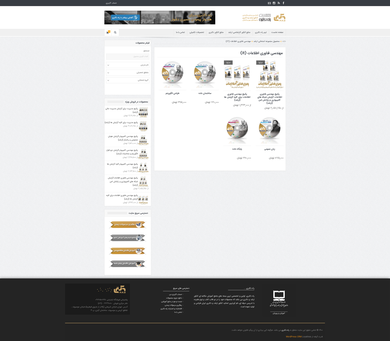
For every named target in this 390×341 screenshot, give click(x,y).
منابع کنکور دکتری (216, 32)
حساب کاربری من (175, 294)
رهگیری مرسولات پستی (173, 305)
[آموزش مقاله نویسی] (128, 251)
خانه (284, 41)
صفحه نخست (277, 32)
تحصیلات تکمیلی (197, 32)
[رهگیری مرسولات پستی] (128, 225)
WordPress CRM (294, 336)
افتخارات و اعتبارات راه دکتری (171, 308)
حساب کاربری (111, 3)
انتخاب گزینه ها (203, 67)
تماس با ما (180, 32)
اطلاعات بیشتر (268, 68)
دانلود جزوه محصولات (174, 298)
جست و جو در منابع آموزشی (171, 301)
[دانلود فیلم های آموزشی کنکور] (128, 238)
